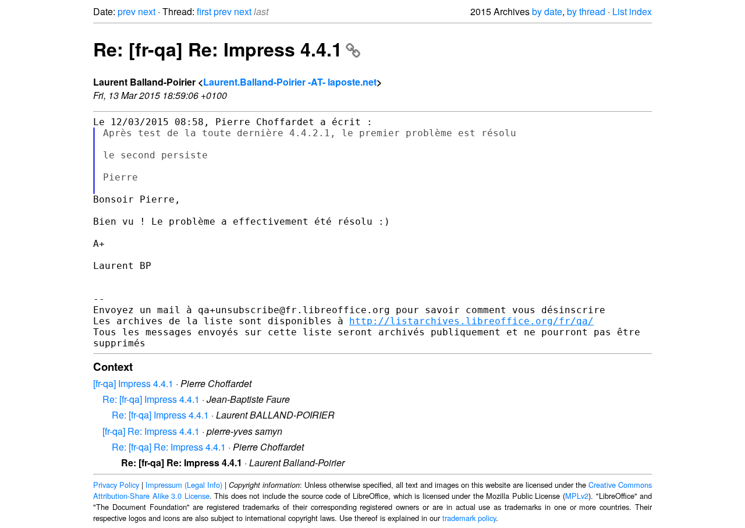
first (204, 11)
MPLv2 (576, 495)
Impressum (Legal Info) (184, 484)
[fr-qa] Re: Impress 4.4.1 (151, 431)
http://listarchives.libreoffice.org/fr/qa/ (471, 321)
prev (127, 11)
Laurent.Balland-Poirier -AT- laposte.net (290, 81)
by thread (586, 11)
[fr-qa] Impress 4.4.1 (133, 383)
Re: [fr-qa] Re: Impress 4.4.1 (217, 49)
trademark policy (469, 517)
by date (547, 11)
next (146, 11)
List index (632, 11)
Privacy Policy (116, 484)
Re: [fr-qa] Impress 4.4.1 (151, 399)
